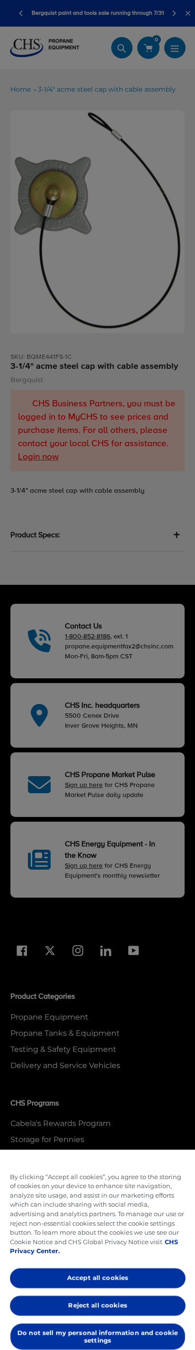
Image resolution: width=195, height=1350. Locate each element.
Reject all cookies (97, 1305)
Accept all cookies (97, 1278)
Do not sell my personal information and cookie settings (98, 1336)
